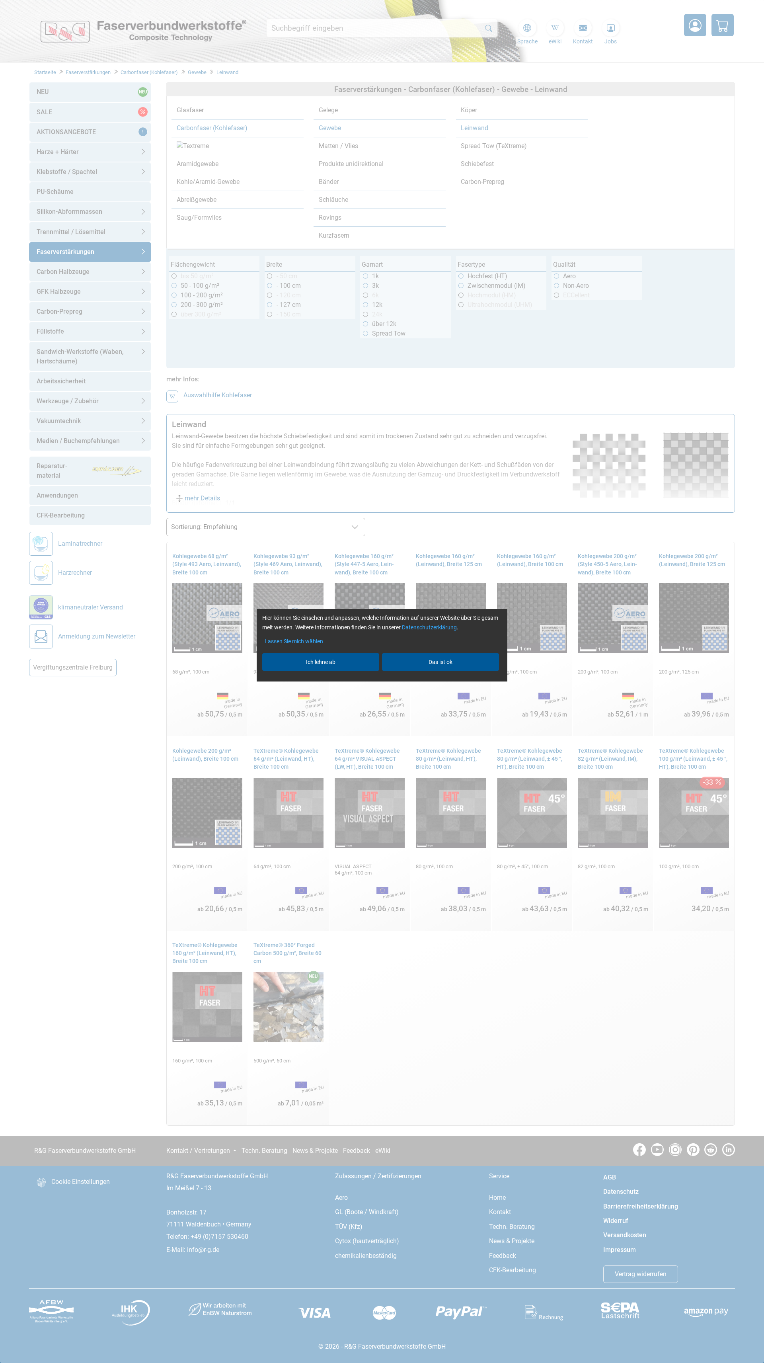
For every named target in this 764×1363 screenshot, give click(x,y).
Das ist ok (440, 662)
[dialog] (382, 681)
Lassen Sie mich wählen (294, 641)
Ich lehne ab (320, 662)
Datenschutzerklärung (429, 627)
